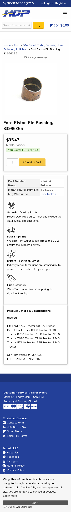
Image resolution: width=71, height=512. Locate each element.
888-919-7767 (17, 426)
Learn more (10, 495)
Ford (16, 45)
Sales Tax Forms (17, 435)
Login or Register (54, 3)
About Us (13, 452)
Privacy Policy (15, 470)
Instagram (13, 461)
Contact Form (15, 422)
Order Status (15, 431)
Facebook (13, 456)
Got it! (35, 502)
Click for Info (48, 194)
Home (7, 45)
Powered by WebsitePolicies (17, 507)
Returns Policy (16, 465)
